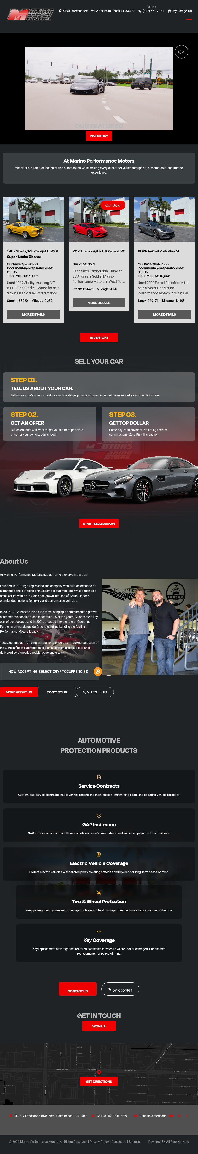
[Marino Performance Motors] (30, 14)
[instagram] (179, 1115)
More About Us (19, 692)
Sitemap (134, 1142)
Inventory (99, 136)
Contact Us (57, 692)
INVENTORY (99, 337)
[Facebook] (187, 1115)
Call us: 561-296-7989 (112, 1116)
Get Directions (99, 1081)
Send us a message (153, 1116)
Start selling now (99, 523)
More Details (33, 314)
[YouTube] (171, 1115)
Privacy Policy (99, 1142)
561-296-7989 (97, 692)
